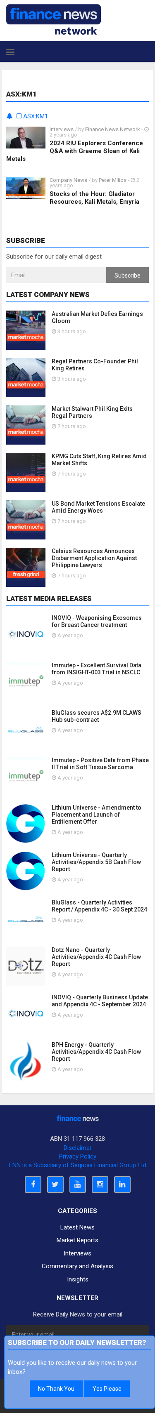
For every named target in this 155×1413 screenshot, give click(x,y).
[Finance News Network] (53, 19)
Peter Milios (112, 180)
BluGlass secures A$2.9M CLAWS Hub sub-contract (96, 716)
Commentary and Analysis (77, 1266)
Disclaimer (78, 1148)
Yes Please (107, 1388)
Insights (77, 1279)
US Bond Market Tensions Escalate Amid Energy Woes (98, 507)
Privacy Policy (77, 1156)
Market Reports (77, 1240)
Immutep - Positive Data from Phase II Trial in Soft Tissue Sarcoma (100, 763)
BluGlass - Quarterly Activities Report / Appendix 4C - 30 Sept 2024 (99, 906)
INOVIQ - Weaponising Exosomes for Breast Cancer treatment (97, 621)
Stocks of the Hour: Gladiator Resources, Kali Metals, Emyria (94, 197)
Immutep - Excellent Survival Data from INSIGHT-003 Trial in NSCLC (96, 669)
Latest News (77, 1227)
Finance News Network (112, 129)
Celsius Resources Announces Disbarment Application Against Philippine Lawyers (94, 558)
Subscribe (127, 275)
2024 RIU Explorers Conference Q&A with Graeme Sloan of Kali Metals (74, 150)
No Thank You (56, 1388)
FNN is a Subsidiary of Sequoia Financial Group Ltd (77, 1165)
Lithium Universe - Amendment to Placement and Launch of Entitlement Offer (96, 814)
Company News (68, 180)
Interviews (62, 129)
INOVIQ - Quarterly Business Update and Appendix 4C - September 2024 (100, 1001)
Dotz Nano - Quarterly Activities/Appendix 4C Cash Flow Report (96, 957)
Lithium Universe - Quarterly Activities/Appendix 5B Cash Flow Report (96, 862)
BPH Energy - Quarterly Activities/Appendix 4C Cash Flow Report (96, 1051)
